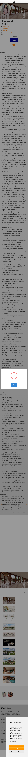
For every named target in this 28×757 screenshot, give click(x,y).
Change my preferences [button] (16, 751)
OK (14, 385)
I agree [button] (16, 745)
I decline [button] (17, 748)
